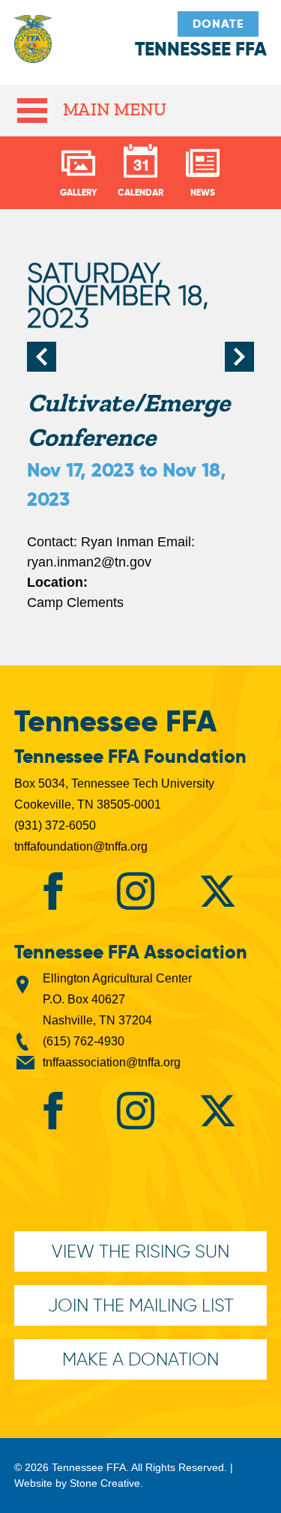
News (202, 192)
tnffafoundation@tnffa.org (81, 846)
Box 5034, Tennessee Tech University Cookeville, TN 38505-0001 (114, 794)
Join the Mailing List (141, 1305)
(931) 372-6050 (55, 825)
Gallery (78, 192)
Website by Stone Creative (77, 1483)
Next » (239, 356)
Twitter (217, 891)
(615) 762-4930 (83, 1041)
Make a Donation (140, 1359)
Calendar (140, 192)
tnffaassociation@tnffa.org (112, 1062)
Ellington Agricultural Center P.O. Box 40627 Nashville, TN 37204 (117, 999)
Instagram (135, 891)
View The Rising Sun (140, 1251)
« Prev (42, 356)
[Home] (33, 46)
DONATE (218, 23)
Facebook (53, 891)
